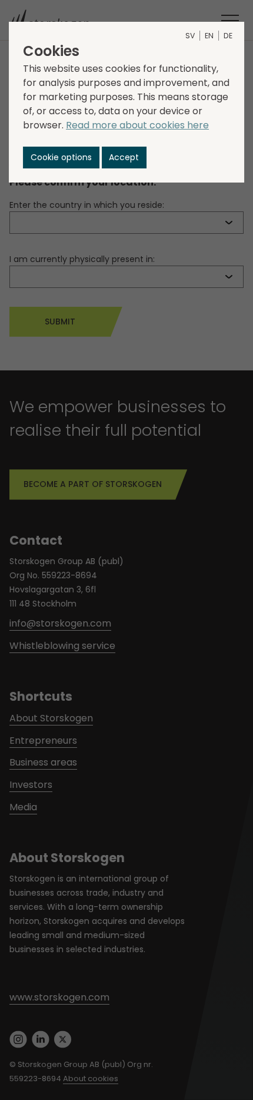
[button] (61, 157)
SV (190, 36)
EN (209, 36)
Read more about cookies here (137, 125)
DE (228, 36)
